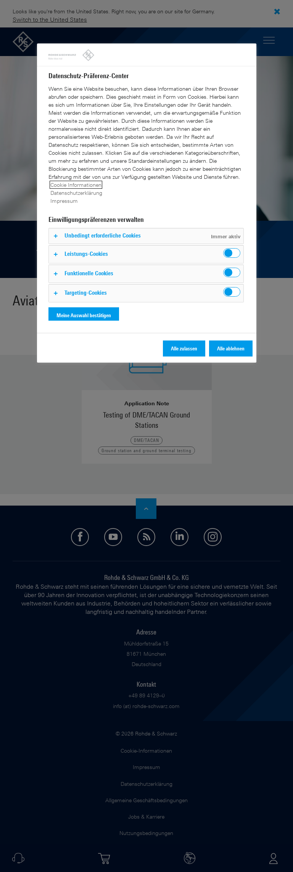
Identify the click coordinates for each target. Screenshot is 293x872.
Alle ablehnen (231, 348)
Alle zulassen (184, 348)
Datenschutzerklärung (76, 192)
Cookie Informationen (75, 184)
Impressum (64, 201)
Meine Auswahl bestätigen (83, 315)
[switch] (231, 253)
